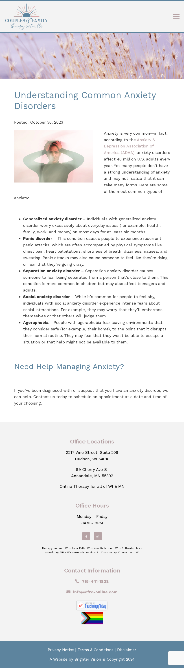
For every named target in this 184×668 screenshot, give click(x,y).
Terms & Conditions (95, 650)
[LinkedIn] (98, 536)
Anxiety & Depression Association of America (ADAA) (129, 146)
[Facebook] (86, 536)
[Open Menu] (176, 16)
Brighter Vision (87, 659)
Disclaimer (126, 650)
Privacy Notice (61, 650)
